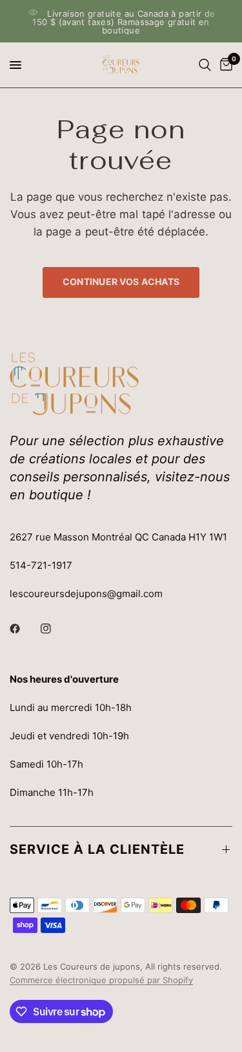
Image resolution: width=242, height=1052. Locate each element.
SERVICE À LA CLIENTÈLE (97, 849)
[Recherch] (205, 65)
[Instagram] (55, 628)
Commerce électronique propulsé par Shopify (101, 980)
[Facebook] (24, 628)
